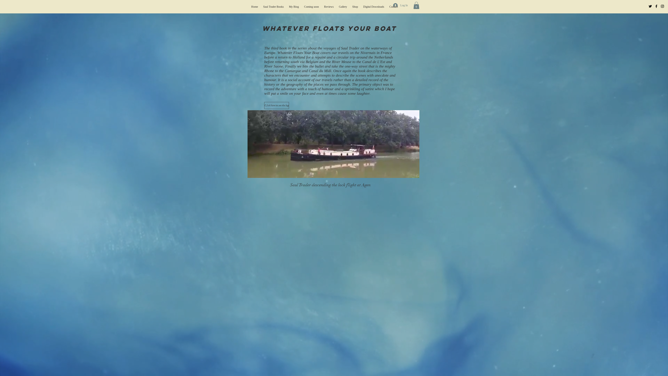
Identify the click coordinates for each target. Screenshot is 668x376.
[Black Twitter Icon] (650, 6)
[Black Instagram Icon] (662, 6)
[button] (415, 174)
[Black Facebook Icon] (656, 6)
